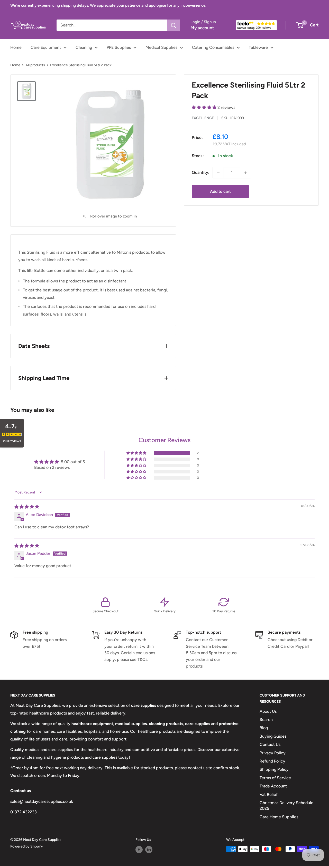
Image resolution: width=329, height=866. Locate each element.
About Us (268, 711)
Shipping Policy (274, 769)
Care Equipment (46, 47)
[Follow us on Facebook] (139, 849)
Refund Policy (272, 761)
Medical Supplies (161, 47)
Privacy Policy (273, 752)
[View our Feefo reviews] (256, 25)
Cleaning (84, 47)
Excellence (203, 118)
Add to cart (220, 191)
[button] (204, 107)
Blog (264, 727)
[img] (26, 506)
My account (202, 27)
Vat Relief (269, 794)
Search (266, 719)
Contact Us (270, 744)
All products (35, 65)
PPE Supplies (119, 47)
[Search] (173, 25)
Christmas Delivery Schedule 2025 (286, 805)
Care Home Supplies (279, 816)
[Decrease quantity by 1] (218, 172)
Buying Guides (273, 736)
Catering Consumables (213, 47)
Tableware (258, 47)
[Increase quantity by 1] (245, 172)
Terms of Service (275, 777)
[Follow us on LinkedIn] (148, 849)
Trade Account (273, 786)
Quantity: (200, 172)
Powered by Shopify (26, 846)
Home (16, 47)
